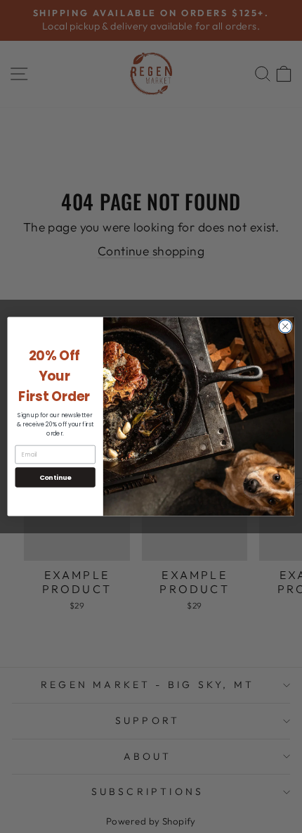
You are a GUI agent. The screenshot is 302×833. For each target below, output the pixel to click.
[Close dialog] (285, 326)
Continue (55, 477)
